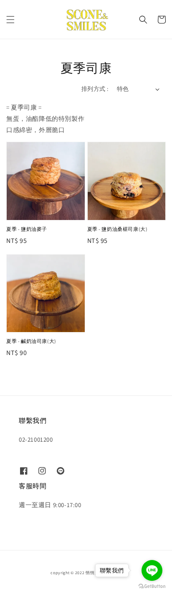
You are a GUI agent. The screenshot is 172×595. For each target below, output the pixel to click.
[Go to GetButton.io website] (152, 586)
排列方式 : (94, 88)
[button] (10, 19)
